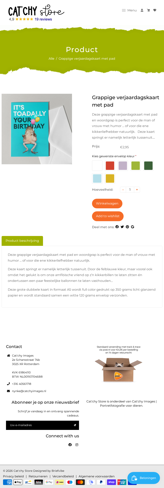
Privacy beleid (13, 476)
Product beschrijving (22, 241)
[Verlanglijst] (155, 10)
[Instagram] (77, 445)
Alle (51, 58)
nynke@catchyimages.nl (29, 391)
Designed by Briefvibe (48, 471)
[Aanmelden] (142, 10)
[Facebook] (70, 445)
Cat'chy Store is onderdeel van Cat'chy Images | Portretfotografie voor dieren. (121, 403)
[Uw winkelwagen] (148, 10)
